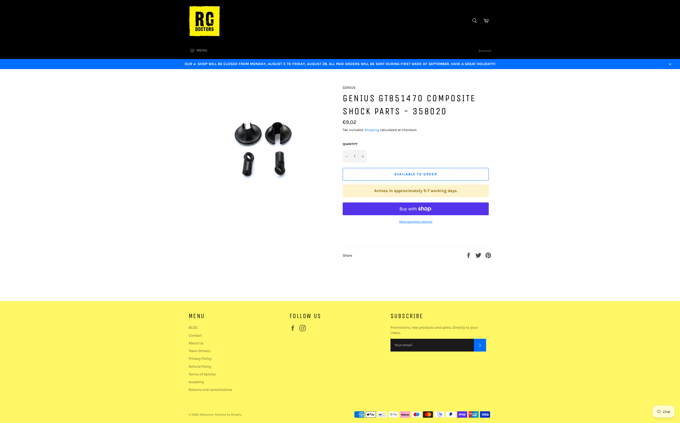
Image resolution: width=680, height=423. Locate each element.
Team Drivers (199, 351)
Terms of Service (202, 374)
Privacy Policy (200, 358)
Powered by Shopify (228, 414)
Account (484, 51)
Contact (195, 335)
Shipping (371, 130)
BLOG (193, 327)
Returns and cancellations (210, 389)
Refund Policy (200, 366)
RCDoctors (206, 414)
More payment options (415, 221)
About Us (196, 343)
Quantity (350, 144)
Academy (196, 382)
